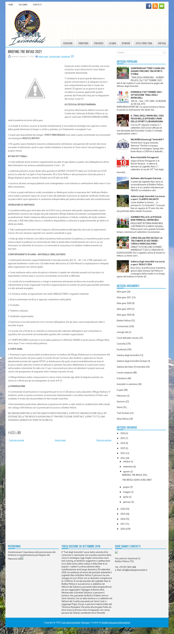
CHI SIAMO (23, 4)
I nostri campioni (125, 372)
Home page (60, 440)
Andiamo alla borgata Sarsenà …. (147, 178)
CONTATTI (37, 4)
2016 (123, 528)
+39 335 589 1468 (127, 567)
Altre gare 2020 (124, 314)
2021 (123, 458)
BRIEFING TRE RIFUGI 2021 (25, 51)
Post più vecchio (103, 440)
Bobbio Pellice (124, 320)
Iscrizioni (67, 43)
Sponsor (126, 43)
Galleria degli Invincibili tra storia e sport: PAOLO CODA (148, 263)
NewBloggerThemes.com (122, 630)
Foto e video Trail (144, 43)
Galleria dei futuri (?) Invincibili (131, 366)
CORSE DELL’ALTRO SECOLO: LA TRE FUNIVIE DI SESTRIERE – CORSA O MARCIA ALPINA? (146, 240)
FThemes (55, 630)
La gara (112, 43)
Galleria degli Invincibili (128, 355)
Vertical (162, 43)
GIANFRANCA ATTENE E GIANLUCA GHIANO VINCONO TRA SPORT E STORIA (147, 71)
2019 (123, 513)
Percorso (98, 43)
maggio (127, 492)
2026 (123, 433)
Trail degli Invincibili (70, 622)
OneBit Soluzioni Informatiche (116, 622)
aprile (126, 496)
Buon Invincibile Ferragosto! (145, 157)
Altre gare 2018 (124, 303)
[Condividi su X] (16, 432)
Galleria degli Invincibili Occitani (132, 361)
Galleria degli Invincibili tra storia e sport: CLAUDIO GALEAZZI (148, 198)
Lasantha (79, 630)
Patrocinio (121, 395)
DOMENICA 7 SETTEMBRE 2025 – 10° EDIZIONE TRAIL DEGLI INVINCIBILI (147, 95)
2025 (123, 438)
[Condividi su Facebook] (19, 432)
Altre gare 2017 (124, 297)
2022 (123, 453)
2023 (123, 448)
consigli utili (122, 332)
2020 (123, 509)
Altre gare (43, 56)
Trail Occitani (123, 413)
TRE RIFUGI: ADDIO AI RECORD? (137, 479)
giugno (126, 487)
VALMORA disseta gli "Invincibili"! (147, 139)
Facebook (65, 56)
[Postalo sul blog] (12, 432)
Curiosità (121, 343)
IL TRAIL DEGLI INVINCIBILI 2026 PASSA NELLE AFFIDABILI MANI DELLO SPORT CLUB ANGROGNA (147, 118)
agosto (126, 471)
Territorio (83, 43)
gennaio (127, 502)
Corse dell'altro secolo (128, 337)
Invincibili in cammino (127, 384)
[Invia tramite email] (9, 432)
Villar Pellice (123, 418)
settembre (128, 466)
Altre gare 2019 (124, 309)
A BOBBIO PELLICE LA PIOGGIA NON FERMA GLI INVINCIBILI (146, 218)
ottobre (127, 461)
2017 (122, 523)
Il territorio (122, 378)
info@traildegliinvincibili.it (134, 570)
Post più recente (16, 440)
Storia (119, 407)
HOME (10, 4)
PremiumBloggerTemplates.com (97, 630)
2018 (123, 519)
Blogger (85, 622)
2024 (123, 443)
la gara (120, 389)
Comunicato (54, 56)
